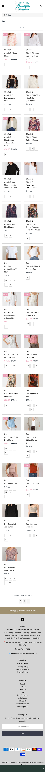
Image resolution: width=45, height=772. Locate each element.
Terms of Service (22, 669)
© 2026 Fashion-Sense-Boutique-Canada (18, 762)
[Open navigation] (3, 6)
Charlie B (22, 690)
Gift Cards (22, 701)
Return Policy (22, 664)
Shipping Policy (22, 667)
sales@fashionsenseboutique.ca (23, 653)
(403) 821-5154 (24, 649)
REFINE (23, 28)
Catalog (23, 687)
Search (22, 684)
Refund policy (22, 707)
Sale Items (22, 698)
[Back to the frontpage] (5, 15)
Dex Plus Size (22, 695)
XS (6, 280)
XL (6, 154)
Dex (22, 692)
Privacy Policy (22, 672)
